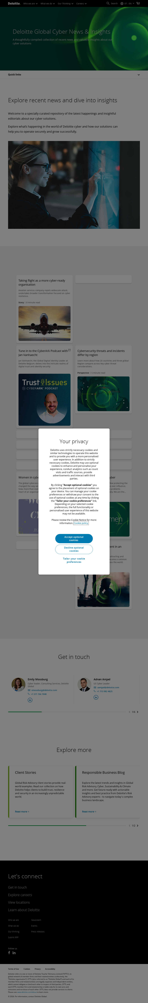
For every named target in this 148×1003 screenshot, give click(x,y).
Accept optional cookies (73, 538)
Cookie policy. (81, 523)
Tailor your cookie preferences (74, 560)
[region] (74, 501)
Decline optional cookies (74, 549)
